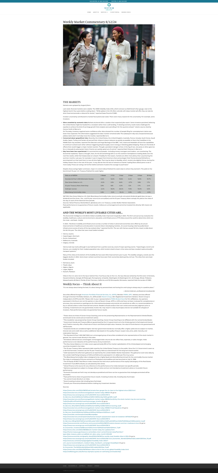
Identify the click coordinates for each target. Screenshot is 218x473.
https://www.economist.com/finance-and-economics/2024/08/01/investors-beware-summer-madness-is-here (101, 423)
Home (89, 12)
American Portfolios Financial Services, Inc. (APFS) (99, 294)
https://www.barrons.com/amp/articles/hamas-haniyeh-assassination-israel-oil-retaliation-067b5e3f (97, 417)
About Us (96, 12)
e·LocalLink (90, 470)
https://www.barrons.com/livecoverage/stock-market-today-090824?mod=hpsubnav (92, 408)
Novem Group (107, 297)
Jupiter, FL (82, 466)
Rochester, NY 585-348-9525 (99, 1)
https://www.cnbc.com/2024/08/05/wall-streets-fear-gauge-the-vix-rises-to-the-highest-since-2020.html (99, 390)
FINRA (125, 294)
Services (103, 12)
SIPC (130, 294)
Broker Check (126, 12)
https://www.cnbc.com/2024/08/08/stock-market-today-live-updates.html (88, 430)
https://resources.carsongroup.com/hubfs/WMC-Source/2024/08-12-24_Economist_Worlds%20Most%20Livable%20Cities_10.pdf (107, 438)
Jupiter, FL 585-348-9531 (119, 1)
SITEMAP (97, 466)
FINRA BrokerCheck (118, 299)
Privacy (90, 466)
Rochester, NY (72, 466)
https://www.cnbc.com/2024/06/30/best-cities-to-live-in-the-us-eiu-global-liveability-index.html (96, 449)
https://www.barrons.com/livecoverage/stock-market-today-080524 (86, 392)
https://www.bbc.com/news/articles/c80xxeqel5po (80, 414)
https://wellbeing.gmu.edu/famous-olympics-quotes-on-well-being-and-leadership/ (92, 451)
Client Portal (114, 12)
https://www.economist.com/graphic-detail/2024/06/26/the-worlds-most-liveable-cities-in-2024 (96, 436)
